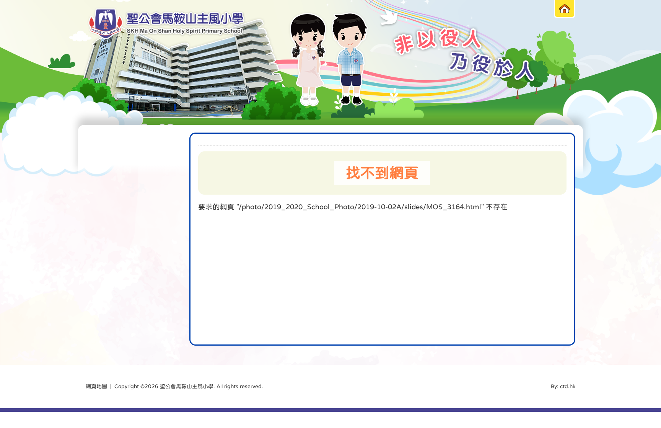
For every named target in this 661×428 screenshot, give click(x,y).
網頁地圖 (96, 386)
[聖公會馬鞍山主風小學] (166, 24)
